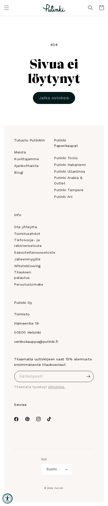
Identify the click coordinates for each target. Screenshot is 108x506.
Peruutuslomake (28, 284)
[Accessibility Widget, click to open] (8, 499)
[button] (6, 7)
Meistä (20, 152)
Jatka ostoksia (54, 97)
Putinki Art (63, 197)
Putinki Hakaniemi (70, 165)
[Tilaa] (88, 376)
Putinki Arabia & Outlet (68, 180)
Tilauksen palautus (22, 275)
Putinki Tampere (69, 190)
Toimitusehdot (27, 234)
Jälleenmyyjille (27, 259)
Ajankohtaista (26, 166)
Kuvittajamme (26, 159)
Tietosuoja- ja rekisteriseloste (28, 242)
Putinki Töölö (66, 158)
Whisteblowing (27, 266)
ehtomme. (56, 387)
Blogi (18, 172)
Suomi (51, 469)
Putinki (59, 488)
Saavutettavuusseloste (35, 252)
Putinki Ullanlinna (69, 171)
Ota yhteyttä (25, 227)
